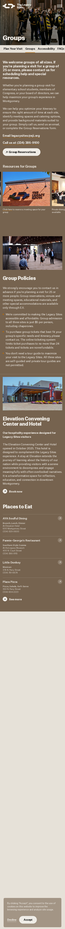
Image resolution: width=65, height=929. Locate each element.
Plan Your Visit (13, 48)
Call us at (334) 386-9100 (21, 142)
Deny (11, 920)
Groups (30, 48)
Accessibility (46, 48)
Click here (7, 209)
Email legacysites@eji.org (21, 135)
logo (17, 6)
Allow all (28, 920)
